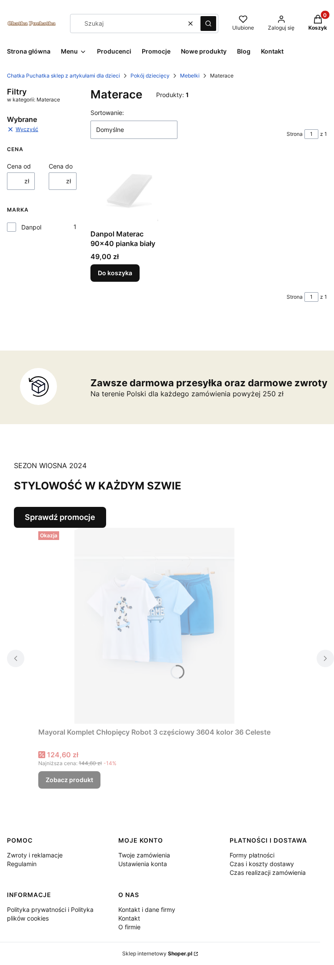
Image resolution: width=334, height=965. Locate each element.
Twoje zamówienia (144, 855)
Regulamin (22, 863)
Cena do (61, 166)
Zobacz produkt (69, 779)
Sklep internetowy (157, 953)
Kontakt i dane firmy (146, 909)
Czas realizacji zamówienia (268, 872)
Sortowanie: (107, 112)
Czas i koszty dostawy (262, 863)
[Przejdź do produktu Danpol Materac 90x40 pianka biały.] (127, 191)
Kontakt (129, 918)
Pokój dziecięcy (150, 75)
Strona (295, 134)
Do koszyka (115, 273)
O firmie (129, 927)
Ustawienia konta (142, 863)
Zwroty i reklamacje (35, 855)
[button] (208, 23)
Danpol (31, 227)
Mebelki (190, 75)
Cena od (19, 166)
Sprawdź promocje (60, 517)
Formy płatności (252, 855)
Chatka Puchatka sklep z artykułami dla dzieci (63, 75)
